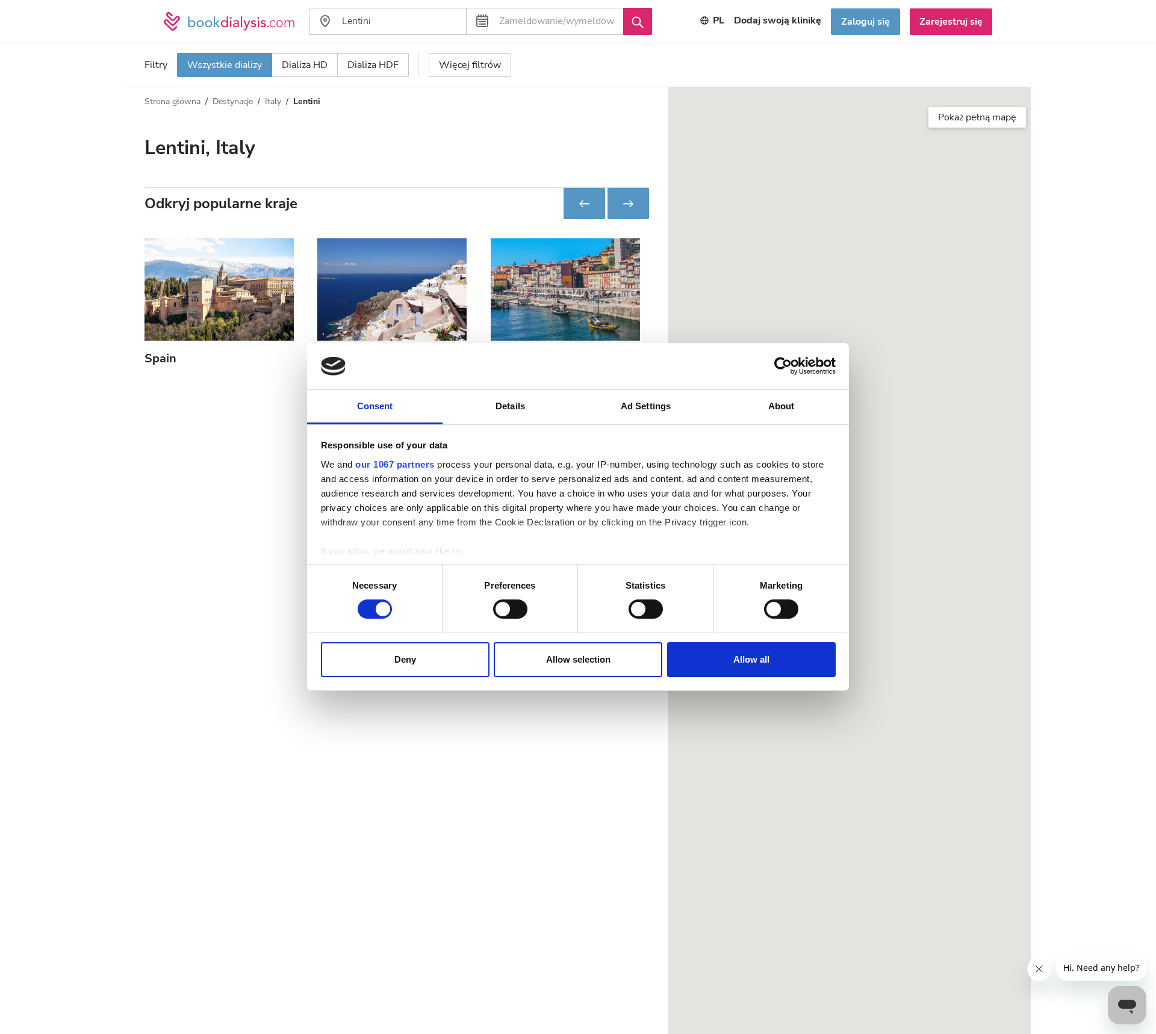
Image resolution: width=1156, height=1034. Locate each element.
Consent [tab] (375, 406)
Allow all (751, 659)
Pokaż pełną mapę (977, 117)
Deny (405, 659)
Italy (273, 101)
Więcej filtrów (470, 65)
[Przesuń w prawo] (628, 203)
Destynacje (233, 101)
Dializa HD (305, 65)
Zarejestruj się (951, 21)
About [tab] (781, 406)
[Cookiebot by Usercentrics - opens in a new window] (783, 366)
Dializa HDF (373, 65)
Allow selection (578, 659)
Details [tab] (510, 406)
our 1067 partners (395, 464)
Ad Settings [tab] (646, 406)
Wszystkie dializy (224, 65)
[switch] (510, 609)
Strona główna (172, 101)
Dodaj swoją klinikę (777, 20)
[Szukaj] (637, 21)
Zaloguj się (865, 21)
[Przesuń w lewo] (584, 203)
